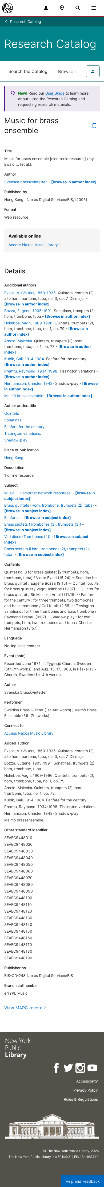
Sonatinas (12, 420)
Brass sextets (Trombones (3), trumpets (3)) (42, 524)
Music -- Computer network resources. (37, 493)
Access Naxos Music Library (29, 733)
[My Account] (46, 8)
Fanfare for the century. (25, 426)
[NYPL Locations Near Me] (62, 8)
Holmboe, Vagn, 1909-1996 (28, 323)
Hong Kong (13, 457)
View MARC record (23, 1007)
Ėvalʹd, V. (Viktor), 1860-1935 (30, 292)
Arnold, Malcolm (18, 341)
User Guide (55, 93)
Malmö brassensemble (23, 395)
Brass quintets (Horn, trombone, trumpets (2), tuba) (49, 505)
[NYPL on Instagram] (80, 1069)
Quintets (11, 413)
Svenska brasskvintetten (25, 182)
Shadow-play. (16, 440)
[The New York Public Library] (7, 8)
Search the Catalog (28, 71)
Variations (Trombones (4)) (27, 536)
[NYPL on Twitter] (68, 1069)
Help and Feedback (83, 1181)
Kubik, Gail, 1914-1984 (24, 358)
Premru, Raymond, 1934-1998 (30, 371)
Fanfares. (12, 517)
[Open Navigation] (94, 8)
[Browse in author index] (74, 182)
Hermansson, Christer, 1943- (29, 383)
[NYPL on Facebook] (56, 1069)
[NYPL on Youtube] (92, 1069)
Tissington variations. (22, 433)
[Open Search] (78, 8)
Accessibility (87, 1081)
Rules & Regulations (81, 1099)
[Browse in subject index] (27, 511)
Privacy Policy (85, 1090)
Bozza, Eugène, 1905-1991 (28, 310)
